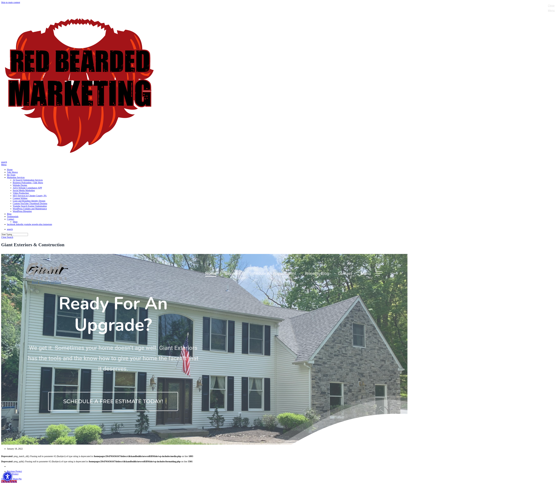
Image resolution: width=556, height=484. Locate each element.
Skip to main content (10, 2)
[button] (4, 164)
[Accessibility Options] (7, 476)
